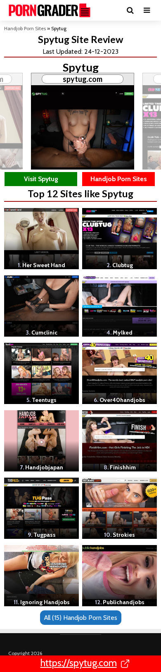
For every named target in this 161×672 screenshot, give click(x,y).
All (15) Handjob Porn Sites (80, 618)
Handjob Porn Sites (25, 28)
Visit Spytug (41, 179)
